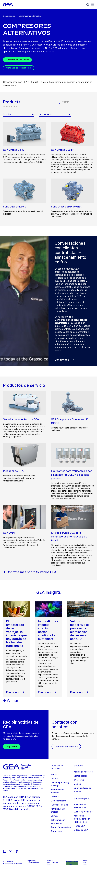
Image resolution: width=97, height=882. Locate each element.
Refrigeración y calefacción (58, 821)
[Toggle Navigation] (92, 4)
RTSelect (33, 82)
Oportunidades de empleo (82, 789)
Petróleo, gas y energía (58, 810)
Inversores (79, 780)
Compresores (9, 16)
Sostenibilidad (80, 776)
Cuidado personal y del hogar (60, 784)
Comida (54, 778)
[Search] (87, 4)
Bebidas (54, 774)
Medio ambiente (58, 800)
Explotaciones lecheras (57, 791)
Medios (77, 784)
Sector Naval (57, 831)
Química (54, 816)
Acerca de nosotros (83, 771)
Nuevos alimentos (59, 804)
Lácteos (54, 796)
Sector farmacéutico (61, 827)
